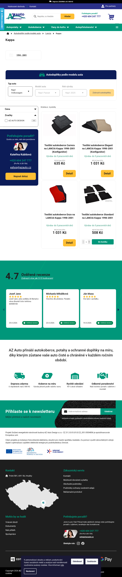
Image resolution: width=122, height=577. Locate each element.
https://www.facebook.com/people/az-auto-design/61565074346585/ (82, 543)
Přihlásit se (108, 411)
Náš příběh (10, 530)
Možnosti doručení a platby (75, 480)
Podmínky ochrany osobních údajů (78, 488)
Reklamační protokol (72, 492)
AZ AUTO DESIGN (21, 120)
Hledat (67, 16)
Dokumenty (10, 526)
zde (62, 565)
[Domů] (7, 33)
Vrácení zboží (11, 522)
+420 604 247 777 (21, 160)
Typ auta (12, 83)
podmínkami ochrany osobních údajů (97, 418)
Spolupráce (10, 534)
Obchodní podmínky (72, 484)
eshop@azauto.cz (20, 167)
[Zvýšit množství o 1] (89, 242)
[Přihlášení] (109, 6)
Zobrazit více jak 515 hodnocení (37, 278)
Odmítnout (77, 561)
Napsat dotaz (21, 176)
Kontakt (33, 6)
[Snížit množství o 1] (83, 242)
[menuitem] (14, 27)
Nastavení (30, 571)
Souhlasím (91, 561)
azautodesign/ (78, 543)
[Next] (118, 309)
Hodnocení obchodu (16, 6)
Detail (69, 173)
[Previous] (3, 309)
